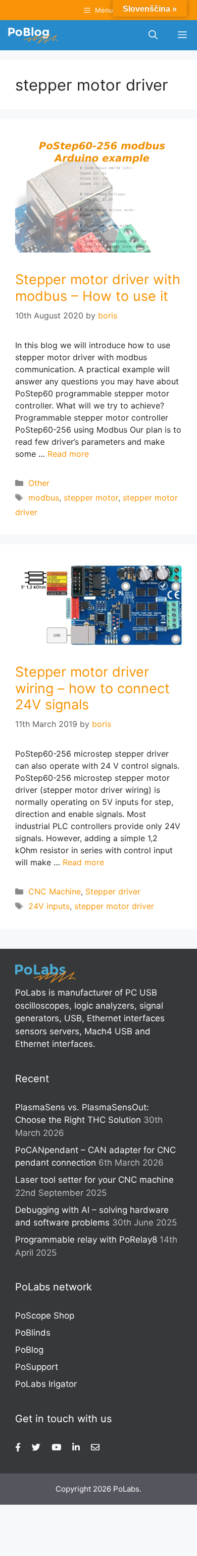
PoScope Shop (44, 1316)
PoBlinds (33, 1333)
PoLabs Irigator (46, 1384)
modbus (43, 498)
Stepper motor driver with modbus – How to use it (97, 287)
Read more (68, 454)
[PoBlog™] (32, 35)
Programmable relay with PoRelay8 (86, 1240)
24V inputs (49, 906)
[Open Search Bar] (153, 35)
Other (39, 483)
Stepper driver (112, 891)
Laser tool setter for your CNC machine (94, 1180)
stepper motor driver (114, 906)
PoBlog (29, 1350)
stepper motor (91, 498)
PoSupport (36, 1367)
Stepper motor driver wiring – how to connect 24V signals (92, 688)
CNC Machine (54, 891)
